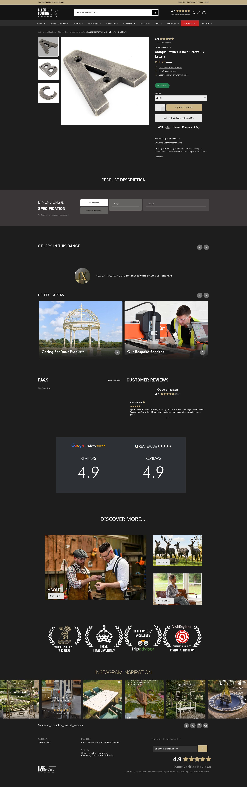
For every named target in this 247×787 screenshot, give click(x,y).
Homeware (111, 23)
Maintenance (146, 772)
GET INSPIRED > (165, 601)
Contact (206, 772)
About (127, 772)
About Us (181, 2)
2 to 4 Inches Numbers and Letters (72, 32)
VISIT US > (162, 562)
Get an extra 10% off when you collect (174, 75)
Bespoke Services (169, 772)
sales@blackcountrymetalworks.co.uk (100, 743)
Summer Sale (189, 23)
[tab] (94, 210)
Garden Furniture (58, 23)
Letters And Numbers (47, 32)
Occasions (171, 23)
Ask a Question (114, 380)
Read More (159, 157)
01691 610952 (44, 743)
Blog (186, 772)
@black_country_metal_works (60, 725)
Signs (157, 23)
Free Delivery (162, 85)
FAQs (177, 772)
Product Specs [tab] (94, 202)
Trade (207, 2)
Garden (39, 23)
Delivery (132, 772)
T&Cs (191, 772)
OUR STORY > (56, 596)
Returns (138, 772)
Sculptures (93, 23)
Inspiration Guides (44, 2)
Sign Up (203, 748)
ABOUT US (58, 589)
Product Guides (58, 2)
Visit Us (200, 2)
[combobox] (116, 12)
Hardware (127, 23)
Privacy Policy (198, 772)
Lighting (77, 23)
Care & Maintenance (167, 71)
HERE (169, 275)
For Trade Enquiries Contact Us (180, 118)
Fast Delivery (191, 2)
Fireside (143, 23)
